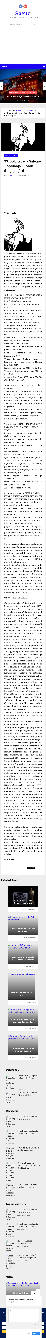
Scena (23, 13)
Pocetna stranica (24, 110)
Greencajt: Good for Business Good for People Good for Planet (28, 1165)
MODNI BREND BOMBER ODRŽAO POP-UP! (28, 1149)
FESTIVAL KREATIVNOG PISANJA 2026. (28, 1093)
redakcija (10, 176)
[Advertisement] (23, 48)
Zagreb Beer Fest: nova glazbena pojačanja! (27, 1186)
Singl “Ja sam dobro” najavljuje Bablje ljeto (26, 1256)
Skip (28, 1333)
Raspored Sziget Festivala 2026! (24, 1242)
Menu (5, 66)
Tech (15, 155)
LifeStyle (9, 155)
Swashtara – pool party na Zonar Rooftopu (27, 1076)
